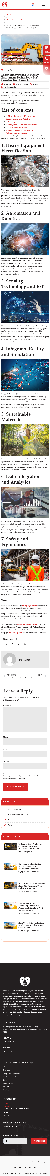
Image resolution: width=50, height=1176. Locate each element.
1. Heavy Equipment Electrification (21, 116)
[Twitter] (20, 1167)
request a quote (15, 632)
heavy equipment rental (27, 624)
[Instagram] (25, 1167)
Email (6, 749)
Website (6, 761)
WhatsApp (46, 71)
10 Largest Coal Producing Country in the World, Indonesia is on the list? (30, 846)
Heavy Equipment (14, 20)
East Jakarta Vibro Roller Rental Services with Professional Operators (29, 866)
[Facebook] (15, 1167)
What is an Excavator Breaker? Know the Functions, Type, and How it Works (32, 885)
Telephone (46, 62)
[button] (43, 4)
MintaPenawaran (47, 52)
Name (6, 737)
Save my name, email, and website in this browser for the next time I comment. (23, 777)
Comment (7, 705)
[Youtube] (30, 1167)
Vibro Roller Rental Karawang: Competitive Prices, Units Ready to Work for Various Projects (30, 906)
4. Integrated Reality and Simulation (21, 124)
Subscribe (40, 1141)
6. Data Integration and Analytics (20, 130)
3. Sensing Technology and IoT (19, 121)
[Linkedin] (35, 1167)
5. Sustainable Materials (16, 127)
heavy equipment (29, 605)
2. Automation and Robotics (18, 119)
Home (8, 14)
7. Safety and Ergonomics (17, 133)
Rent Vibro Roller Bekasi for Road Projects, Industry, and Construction (31, 925)
